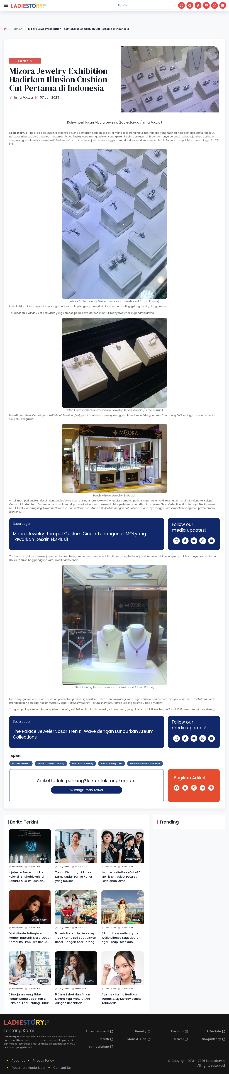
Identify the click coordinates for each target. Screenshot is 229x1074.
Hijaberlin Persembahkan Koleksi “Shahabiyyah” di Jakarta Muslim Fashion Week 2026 (27, 876)
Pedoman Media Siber (28, 1068)
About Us (18, 1060)
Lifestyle (89, 858)
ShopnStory (211, 1039)
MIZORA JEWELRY (21, 763)
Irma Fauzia (23, 97)
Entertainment (132, 858)
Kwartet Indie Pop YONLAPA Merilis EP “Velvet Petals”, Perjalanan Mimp (120, 876)
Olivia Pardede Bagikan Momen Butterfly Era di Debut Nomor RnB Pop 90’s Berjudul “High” (30, 937)
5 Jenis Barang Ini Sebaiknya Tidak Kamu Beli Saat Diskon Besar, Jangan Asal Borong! (75, 937)
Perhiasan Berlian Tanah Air (145, 763)
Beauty (136, 919)
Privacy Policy (43, 1060)
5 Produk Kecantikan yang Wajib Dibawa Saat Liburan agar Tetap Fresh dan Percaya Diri (120, 937)
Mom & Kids (137, 1039)
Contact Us (62, 1068)
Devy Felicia (17, 866)
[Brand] (29, 5)
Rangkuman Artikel (88, 790)
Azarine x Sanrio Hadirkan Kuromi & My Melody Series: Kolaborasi (121, 998)
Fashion (17, 29)
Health (104, 1039)
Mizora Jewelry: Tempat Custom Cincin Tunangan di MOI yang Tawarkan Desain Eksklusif (79, 536)
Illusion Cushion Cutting (51, 763)
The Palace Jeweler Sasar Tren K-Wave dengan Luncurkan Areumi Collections (84, 734)
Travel (178, 1039)
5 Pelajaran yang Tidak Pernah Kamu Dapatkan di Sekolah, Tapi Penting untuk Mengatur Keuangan (29, 998)
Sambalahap (98, 1047)
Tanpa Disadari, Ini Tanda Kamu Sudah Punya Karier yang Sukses (73, 876)
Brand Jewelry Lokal (111, 763)
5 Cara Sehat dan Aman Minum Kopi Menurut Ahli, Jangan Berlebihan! (73, 998)
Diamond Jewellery (82, 763)
